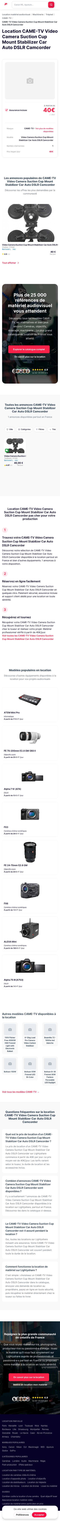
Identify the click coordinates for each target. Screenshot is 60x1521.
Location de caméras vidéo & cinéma (19, 1475)
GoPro (12, 1451)
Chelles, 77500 (8, 247)
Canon (12, 1447)
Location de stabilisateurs (13, 1482)
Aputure (50, 1447)
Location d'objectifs (37, 1479)
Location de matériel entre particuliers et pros (22, 1504)
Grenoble (6, 1433)
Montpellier (35, 1429)
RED (43, 1447)
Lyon (20, 1426)
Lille (14, 1429)
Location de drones (30, 1486)
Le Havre (24, 1433)
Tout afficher (9, 262)
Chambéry (15, 1437)
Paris (4, 1426)
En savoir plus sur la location (30, 356)
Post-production (9, 1465)
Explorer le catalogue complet (29, 349)
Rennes (45, 1429)
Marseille (12, 1426)
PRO (14, 249)
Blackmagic (33, 1447)
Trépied (49, 14)
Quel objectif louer (49, 1496)
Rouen (15, 1433)
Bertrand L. (8, 249)
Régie (42, 1461)
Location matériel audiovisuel (16, 14)
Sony (4, 1447)
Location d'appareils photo (14, 1479)
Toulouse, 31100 (10, 458)
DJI (25, 1447)
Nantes (44, 1426)
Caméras (6, 1461)
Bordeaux (6, 1429)
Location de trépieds (36, 1482)
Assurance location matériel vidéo (17, 1500)
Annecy (5, 1437)
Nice (37, 1426)
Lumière (15, 1461)
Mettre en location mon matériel (30, 1384)
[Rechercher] (51, 5)
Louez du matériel (49, 1486)
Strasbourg (23, 1429)
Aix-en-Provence (44, 1433)
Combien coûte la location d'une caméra (20, 1496)
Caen (32, 1433)
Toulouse (29, 1426)
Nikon (19, 1447)
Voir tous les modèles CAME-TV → (20, 1091)
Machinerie (38, 14)
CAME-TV (6, 18)
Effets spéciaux (26, 1465)
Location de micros (10, 1486)
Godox (5, 1451)
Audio (24, 1461)
